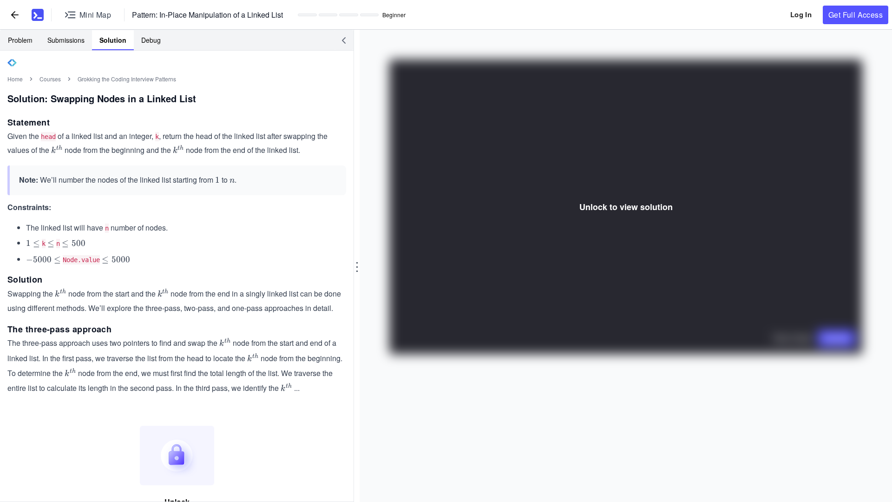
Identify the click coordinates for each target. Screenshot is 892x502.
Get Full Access (855, 14)
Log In (801, 14)
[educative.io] (38, 15)
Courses (50, 79)
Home (15, 79)
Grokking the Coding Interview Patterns (127, 79)
